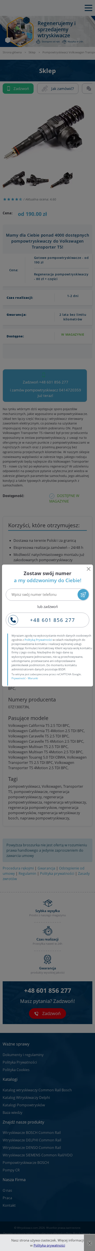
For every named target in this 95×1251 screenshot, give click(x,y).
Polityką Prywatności (38, 640)
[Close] (88, 569)
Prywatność (18, 678)
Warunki (33, 678)
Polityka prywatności (49, 1245)
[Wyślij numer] (83, 594)
